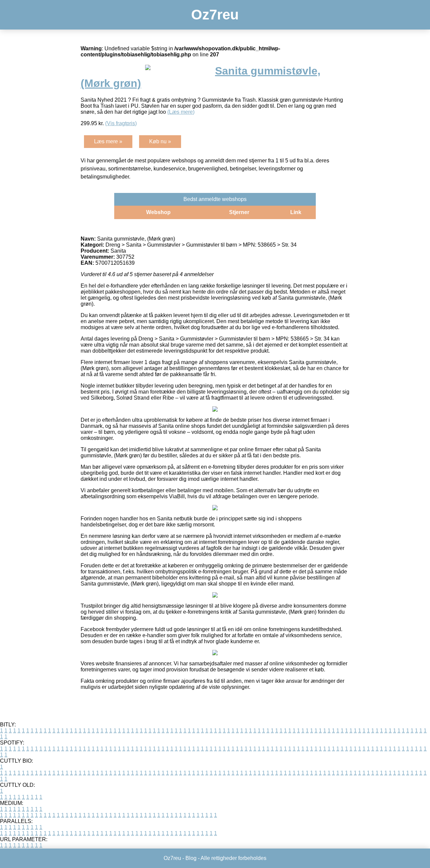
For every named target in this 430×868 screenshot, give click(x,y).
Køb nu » (160, 141)
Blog (191, 858)
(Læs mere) (181, 112)
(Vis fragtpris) (121, 123)
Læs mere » (108, 141)
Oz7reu (215, 14)
